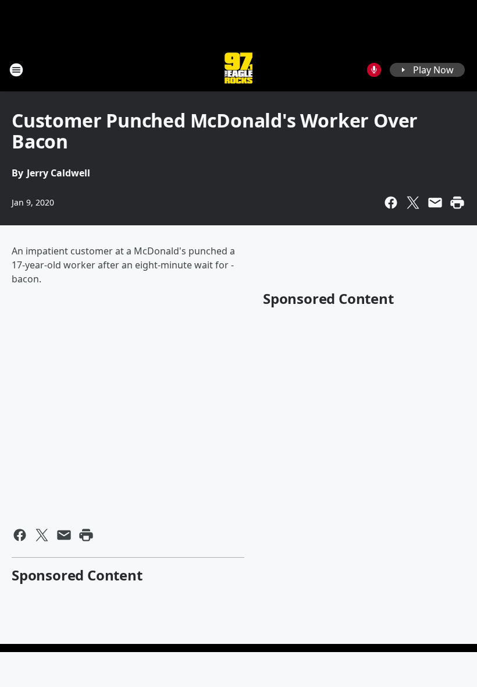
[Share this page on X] (413, 202)
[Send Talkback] (374, 70)
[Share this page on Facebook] (391, 202)
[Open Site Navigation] (16, 70)
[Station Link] (238, 69)
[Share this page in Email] (435, 202)
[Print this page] (457, 202)
